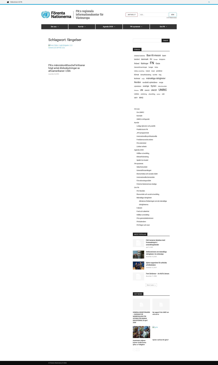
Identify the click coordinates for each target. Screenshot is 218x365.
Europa (155, 59)
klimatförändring (146, 75)
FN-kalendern (141, 222)
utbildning (144, 94)
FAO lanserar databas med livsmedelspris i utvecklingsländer (155, 242)
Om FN (136, 187)
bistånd (137, 59)
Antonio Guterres (139, 56)
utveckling (152, 94)
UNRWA (136, 94)
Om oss (137, 109)
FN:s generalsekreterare (145, 218)
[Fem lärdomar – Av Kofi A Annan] (138, 276)
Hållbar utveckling (143, 153)
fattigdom (162, 59)
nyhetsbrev (137, 86)
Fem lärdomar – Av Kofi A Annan (157, 274)
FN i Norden (141, 191)
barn (164, 56)
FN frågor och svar (143, 225)
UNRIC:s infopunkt (143, 119)
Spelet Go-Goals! (142, 160)
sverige (146, 86)
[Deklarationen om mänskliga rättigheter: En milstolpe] (138, 255)
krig (160, 75)
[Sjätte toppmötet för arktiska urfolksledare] (138, 266)
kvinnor (137, 78)
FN (152, 63)
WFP (135, 98)
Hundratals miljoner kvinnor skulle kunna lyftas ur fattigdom (139, 342)
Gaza (158, 63)
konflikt (155, 75)
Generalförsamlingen (140, 67)
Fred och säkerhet (143, 211)
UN (141, 90)
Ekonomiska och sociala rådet (147, 174)
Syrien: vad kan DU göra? (160, 340)
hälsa (156, 67)
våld (163, 94)
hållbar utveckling (139, 71)
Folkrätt (139, 208)
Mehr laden (150, 285)
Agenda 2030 (139, 150)
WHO (141, 98)
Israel (153, 71)
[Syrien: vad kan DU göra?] (161, 332)
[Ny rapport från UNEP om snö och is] (161, 304)
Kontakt (139, 116)
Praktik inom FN (142, 129)
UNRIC (163, 90)
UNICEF (154, 90)
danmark (144, 59)
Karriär (136, 122)
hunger (151, 67)
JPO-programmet (143, 133)
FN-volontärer (141, 143)
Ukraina (136, 90)
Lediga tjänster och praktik (146, 126)
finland (136, 64)
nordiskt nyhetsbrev (149, 82)
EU (151, 59)
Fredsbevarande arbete (145, 140)
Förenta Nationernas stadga (147, 184)
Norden (137, 82)
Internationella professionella (147, 136)
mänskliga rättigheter (155, 78)
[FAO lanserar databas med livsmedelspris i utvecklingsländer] (138, 243)
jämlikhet (159, 71)
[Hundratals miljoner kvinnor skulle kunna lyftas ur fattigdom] (141, 332)
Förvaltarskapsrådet (144, 181)
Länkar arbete (141, 146)
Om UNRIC (140, 112)
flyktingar (144, 63)
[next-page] (137, 349)
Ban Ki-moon (154, 55)
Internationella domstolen (146, 177)
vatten (158, 94)
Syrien (153, 86)
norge (161, 82)
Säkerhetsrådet (162, 86)
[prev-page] (134, 349)
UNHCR (147, 90)
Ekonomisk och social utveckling (148, 194)
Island (148, 71)
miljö (143, 78)
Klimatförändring (143, 157)
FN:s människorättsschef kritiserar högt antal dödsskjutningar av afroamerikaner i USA (66, 68)
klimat (136, 75)
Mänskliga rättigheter (144, 198)
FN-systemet (138, 163)
